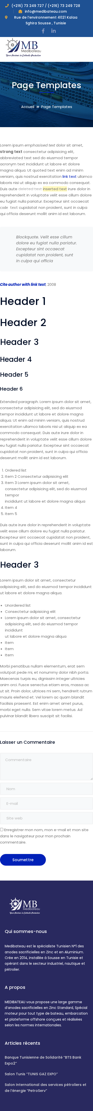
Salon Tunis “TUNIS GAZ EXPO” (31, 1074)
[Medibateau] (23, 46)
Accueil (27, 106)
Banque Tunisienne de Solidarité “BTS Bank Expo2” (43, 1060)
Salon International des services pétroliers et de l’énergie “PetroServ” (45, 1087)
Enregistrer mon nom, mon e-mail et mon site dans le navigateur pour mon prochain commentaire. (44, 836)
